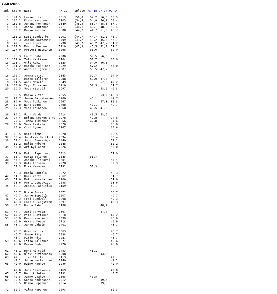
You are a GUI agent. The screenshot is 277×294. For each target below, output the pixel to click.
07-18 (92, 10)
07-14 (113, 10)
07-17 (103, 10)
